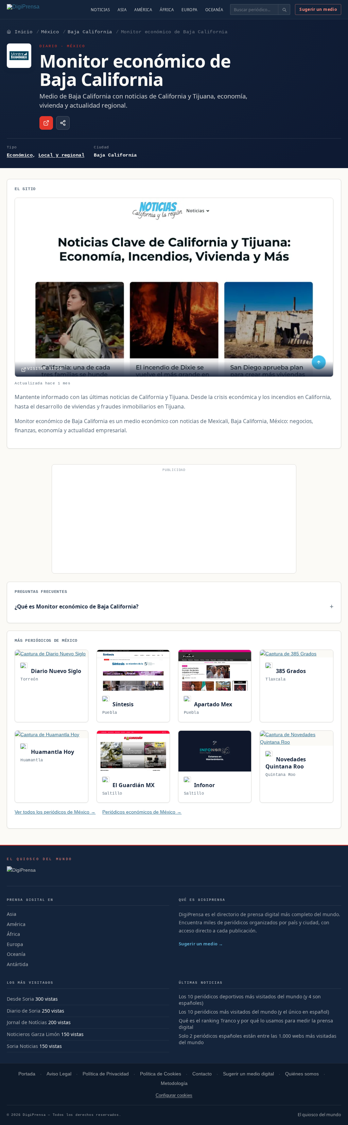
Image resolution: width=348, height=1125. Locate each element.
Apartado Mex (212, 704)
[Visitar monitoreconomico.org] (46, 123)
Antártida (17, 964)
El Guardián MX (133, 785)
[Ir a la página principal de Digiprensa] (38, 9)
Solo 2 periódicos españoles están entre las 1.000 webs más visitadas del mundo (257, 1039)
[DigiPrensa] (39, 872)
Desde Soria (20, 999)
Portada (26, 1073)
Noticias (100, 9)
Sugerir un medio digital (248, 1073)
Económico (20, 155)
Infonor (204, 785)
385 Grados (290, 671)
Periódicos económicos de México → (141, 812)
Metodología (174, 1083)
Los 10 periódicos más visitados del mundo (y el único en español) (254, 1012)
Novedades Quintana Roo (285, 763)
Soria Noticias (22, 1046)
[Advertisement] (174, 521)
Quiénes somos (302, 1073)
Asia (122, 9)
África (167, 9)
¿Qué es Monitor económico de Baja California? (76, 606)
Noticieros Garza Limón (33, 1034)
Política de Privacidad (106, 1073)
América (143, 9)
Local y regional (61, 155)
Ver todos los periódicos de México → (55, 812)
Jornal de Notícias (27, 1022)
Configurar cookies (174, 1095)
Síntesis (122, 704)
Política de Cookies (160, 1073)
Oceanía (214, 9)
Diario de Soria (23, 1011)
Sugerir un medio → (201, 944)
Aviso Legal (59, 1073)
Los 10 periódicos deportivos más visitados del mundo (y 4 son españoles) (250, 1000)
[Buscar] (284, 9)
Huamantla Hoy (52, 752)
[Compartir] (63, 123)
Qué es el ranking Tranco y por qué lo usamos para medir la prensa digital (256, 1024)
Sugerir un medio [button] (318, 9)
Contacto (202, 1073)
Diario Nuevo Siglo (55, 671)
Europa (189, 9)
